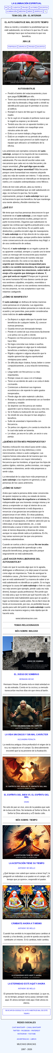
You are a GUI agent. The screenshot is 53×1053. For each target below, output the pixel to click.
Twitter (16, 1031)
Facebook (25, 1031)
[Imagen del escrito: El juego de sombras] (26, 670)
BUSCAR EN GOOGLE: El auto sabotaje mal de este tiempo (27, 1012)
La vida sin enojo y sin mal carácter (26, 734)
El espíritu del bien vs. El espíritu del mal (26, 796)
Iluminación (12, 11)
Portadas (12, 47)
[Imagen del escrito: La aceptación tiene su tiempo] (26, 858)
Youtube (32, 1034)
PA (6, 7)
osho (26, 802)
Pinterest (35, 1031)
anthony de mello (26, 868)
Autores (34, 7)
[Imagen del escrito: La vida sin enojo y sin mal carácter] (26, 730)
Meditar (22, 11)
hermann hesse (26, 679)
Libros (33, 1039)
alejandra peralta (26, 739)
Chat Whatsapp (18, 1027)
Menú (30, 11)
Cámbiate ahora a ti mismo (26, 923)
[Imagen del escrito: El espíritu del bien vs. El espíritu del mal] (26, 790)
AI (10, 7)
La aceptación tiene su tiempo (26, 863)
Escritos (44, 7)
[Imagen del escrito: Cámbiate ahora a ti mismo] (26, 919)
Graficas (23, 47)
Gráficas (38, 11)
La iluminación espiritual (27, 3)
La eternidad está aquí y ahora (26, 984)
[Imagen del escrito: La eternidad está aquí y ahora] (26, 979)
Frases (25, 7)
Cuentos (16, 7)
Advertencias (23, 1039)
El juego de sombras (26, 674)
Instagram (21, 1034)
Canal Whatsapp (34, 1027)
